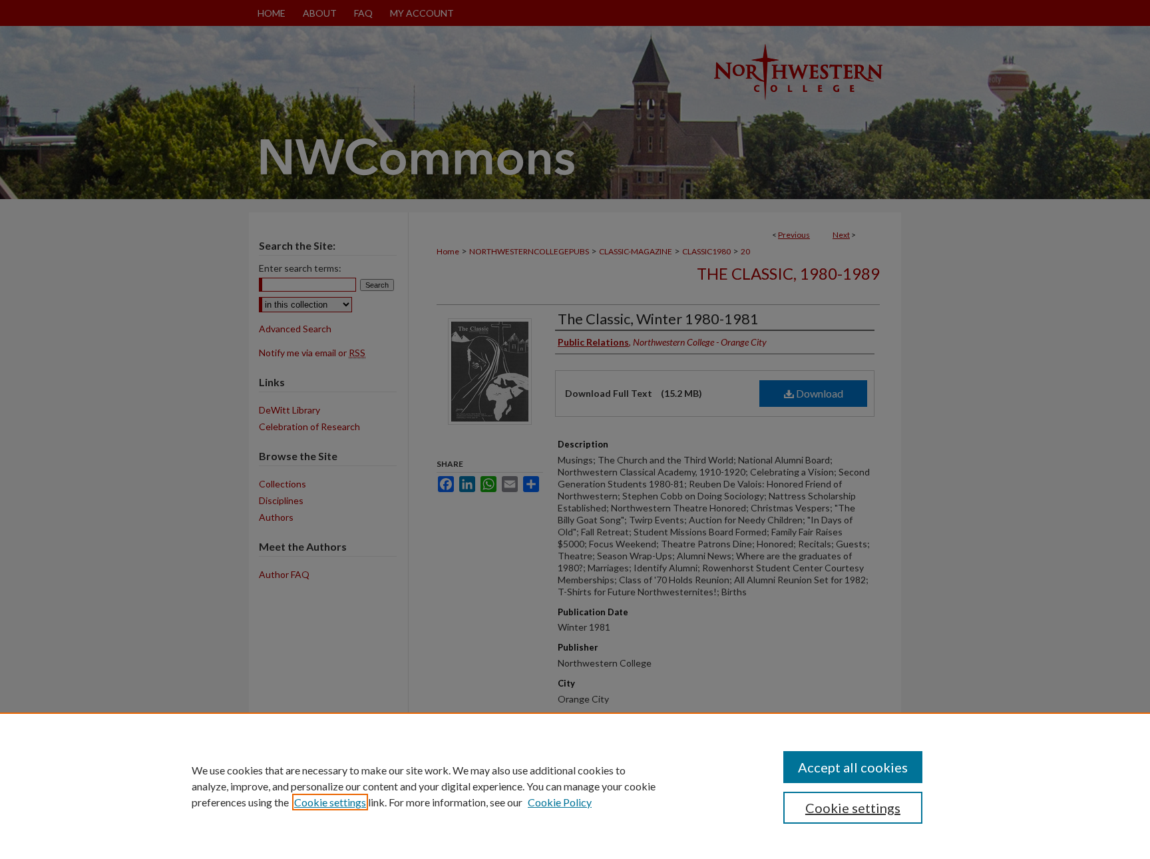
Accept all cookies (853, 767)
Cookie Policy (560, 802)
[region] (575, 786)
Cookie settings (330, 802)
